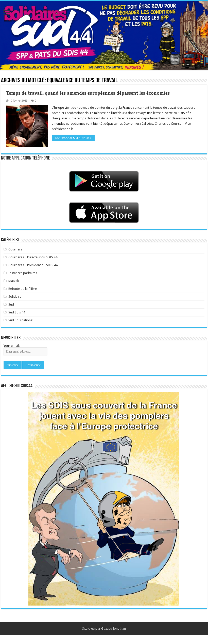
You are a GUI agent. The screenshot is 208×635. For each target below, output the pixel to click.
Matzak (13, 281)
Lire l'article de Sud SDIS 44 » (73, 138)
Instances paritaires (22, 273)
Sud (11, 304)
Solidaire (14, 296)
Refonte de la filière (22, 289)
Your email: (12, 345)
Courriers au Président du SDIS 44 (33, 265)
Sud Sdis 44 (16, 312)
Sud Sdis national (20, 320)
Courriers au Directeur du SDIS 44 (32, 257)
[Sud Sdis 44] (104, 35)
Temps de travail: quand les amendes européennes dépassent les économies (88, 93)
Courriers (15, 249)
